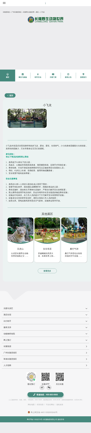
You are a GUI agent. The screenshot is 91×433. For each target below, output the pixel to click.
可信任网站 (50, 404)
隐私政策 (60, 404)
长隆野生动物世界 (28, 12)
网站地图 (31, 404)
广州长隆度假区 (16, 12)
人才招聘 (7, 365)
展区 (37, 12)
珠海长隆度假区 (10, 358)
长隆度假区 (6, 12)
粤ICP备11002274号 (34, 419)
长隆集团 (7, 346)
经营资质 (40, 404)
